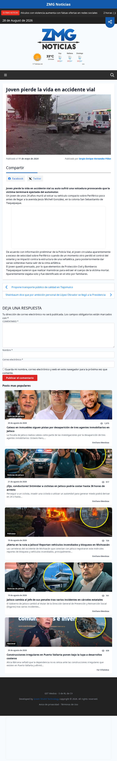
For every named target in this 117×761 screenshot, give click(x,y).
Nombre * (7, 350)
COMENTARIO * (10, 321)
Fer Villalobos (103, 670)
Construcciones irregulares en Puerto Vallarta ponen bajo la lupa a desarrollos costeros (54, 656)
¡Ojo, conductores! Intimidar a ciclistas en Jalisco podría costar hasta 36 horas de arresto (56, 487)
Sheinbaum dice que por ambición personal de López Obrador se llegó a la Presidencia (56, 294)
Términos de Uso (69, 704)
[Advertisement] (58, 227)
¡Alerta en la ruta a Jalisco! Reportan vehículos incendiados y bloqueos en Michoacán (58, 544)
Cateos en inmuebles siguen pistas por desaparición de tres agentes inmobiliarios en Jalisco (58, 429)
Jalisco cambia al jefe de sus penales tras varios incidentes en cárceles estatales (55, 599)
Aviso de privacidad (49, 704)
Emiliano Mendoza (100, 442)
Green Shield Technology (46, 698)
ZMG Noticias (58, 4)
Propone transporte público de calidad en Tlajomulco (43, 287)
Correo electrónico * (12, 359)
